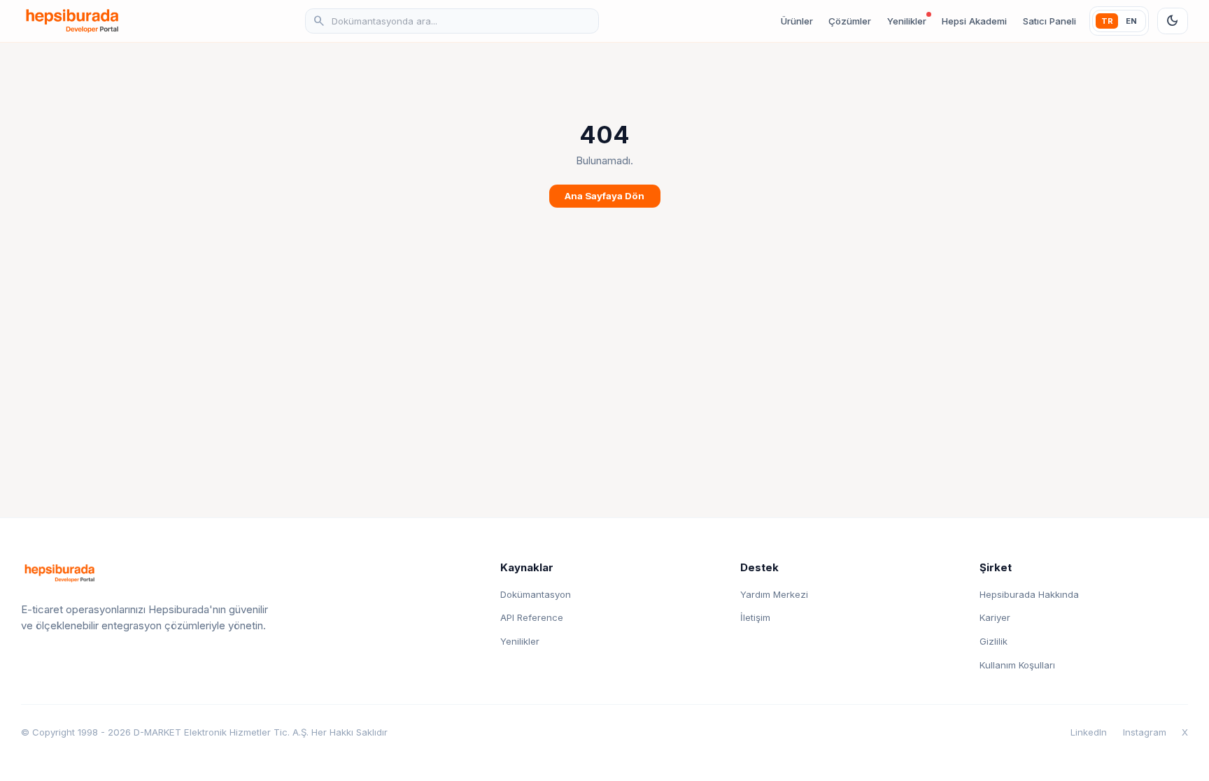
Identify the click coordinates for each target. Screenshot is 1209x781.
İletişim (755, 617)
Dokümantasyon (535, 594)
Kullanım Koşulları (1017, 665)
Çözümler (849, 21)
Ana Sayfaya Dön (604, 195)
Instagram (1144, 732)
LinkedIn (1088, 732)
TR (1107, 21)
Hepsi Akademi (974, 21)
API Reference (531, 617)
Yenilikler (906, 21)
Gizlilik (994, 641)
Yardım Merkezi (774, 594)
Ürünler (797, 21)
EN (1131, 21)
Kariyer (995, 617)
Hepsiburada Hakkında (1029, 594)
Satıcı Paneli (1049, 21)
